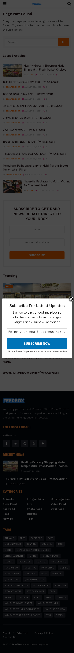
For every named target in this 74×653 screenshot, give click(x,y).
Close (71, 299)
